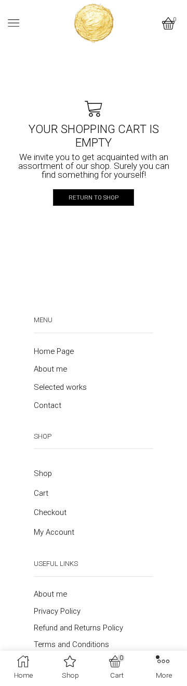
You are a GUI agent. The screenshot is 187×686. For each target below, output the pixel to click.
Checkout (50, 512)
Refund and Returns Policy (78, 627)
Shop (43, 473)
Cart (41, 493)
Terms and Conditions (71, 644)
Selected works (60, 387)
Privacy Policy (57, 611)
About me (50, 369)
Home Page (54, 351)
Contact (47, 405)
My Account (54, 532)
